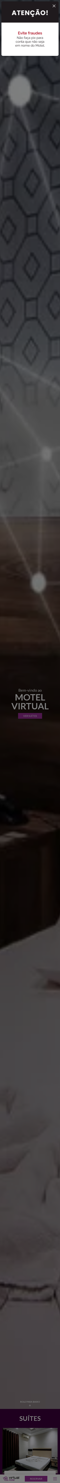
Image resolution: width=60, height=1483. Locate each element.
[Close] (54, 4)
